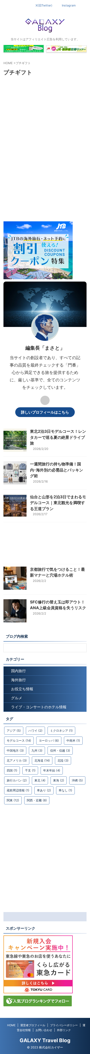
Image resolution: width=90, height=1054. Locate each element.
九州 (36, 750)
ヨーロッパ (49, 740)
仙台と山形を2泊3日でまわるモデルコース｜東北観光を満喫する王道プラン (58, 503)
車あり (44, 790)
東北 (39, 780)
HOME (11, 1025)
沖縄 (77, 780)
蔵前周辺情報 (18, 790)
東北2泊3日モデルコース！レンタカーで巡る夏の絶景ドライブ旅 (58, 437)
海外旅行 (18, 680)
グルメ (16, 698)
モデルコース (19, 740)
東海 (58, 780)
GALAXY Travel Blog (45, 1040)
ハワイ (35, 730)
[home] (45, 400)
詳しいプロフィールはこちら (45, 412)
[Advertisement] (45, 174)
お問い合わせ (44, 1030)
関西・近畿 (37, 800)
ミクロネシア (61, 730)
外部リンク (64, 1030)
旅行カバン (17, 780)
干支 (30, 770)
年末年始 (51, 770)
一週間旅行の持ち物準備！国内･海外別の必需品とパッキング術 (56, 470)
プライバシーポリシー (64, 1025)
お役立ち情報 (22, 689)
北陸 (63, 760)
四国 (12, 770)
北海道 (42, 760)
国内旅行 (18, 670)
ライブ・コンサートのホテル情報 (38, 707)
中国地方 (15, 750)
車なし (65, 790)
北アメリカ (17, 760)
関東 (13, 800)
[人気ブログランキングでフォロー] (37, 1004)
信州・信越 (60, 750)
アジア (14, 730)
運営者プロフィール (32, 1025)
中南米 (73, 740)
